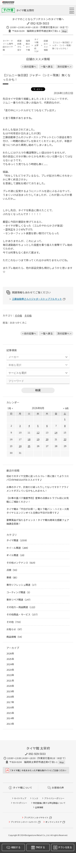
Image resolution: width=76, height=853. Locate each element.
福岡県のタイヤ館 (28, 45)
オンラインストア (53, 821)
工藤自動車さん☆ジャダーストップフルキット (37, 299)
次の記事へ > (64, 66)
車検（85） (12, 577)
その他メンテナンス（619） (21, 562)
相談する (15, 847)
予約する (40, 847)
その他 (18, 315)
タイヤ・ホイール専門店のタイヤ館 (8, 45)
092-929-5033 (39, 23)
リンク (35, 798)
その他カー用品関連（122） (21, 607)
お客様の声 (58, 787)
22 (65, 439)
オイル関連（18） (16, 555)
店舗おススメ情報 (46, 45)
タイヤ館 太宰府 (25, 10)
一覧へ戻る (47, 66)
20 (47, 439)
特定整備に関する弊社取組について (49, 802)
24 (20, 446)
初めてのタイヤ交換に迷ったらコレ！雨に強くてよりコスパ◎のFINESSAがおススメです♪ (37, 477)
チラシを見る (65, 847)
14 (56, 432)
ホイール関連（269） (18, 548)
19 (38, 439)
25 (29, 446)
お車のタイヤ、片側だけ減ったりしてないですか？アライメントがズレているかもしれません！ (37, 488)
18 (29, 439)
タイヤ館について (22, 787)
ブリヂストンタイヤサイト (36, 817)
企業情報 (39, 807)
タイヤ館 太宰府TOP (36, 45)
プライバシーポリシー (54, 798)
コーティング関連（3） (19, 592)
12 (38, 432)
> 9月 (66, 408)
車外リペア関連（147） (19, 599)
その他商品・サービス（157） (22, 614)
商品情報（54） (14, 636)
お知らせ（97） (14, 629)
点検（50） (12, 570)
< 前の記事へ (29, 66)
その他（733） (14, 622)
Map (64, 31)
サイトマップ (20, 798)
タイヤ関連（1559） (17, 540)
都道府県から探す (19, 45)
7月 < (10, 408)
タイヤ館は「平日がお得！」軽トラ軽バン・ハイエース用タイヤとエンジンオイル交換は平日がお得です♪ (37, 510)
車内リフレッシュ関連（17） (22, 584)
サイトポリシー (20, 802)
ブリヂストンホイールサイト (24, 821)
